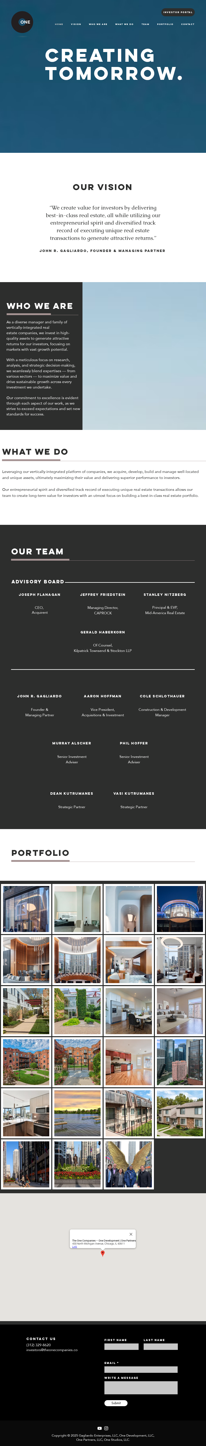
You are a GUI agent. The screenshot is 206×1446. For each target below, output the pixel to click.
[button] (77, 521)
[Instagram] (106, 1428)
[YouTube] (99, 1428)
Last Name (154, 1340)
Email (110, 1363)
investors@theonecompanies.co (52, 1349)
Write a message (121, 1378)
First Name (115, 1340)
